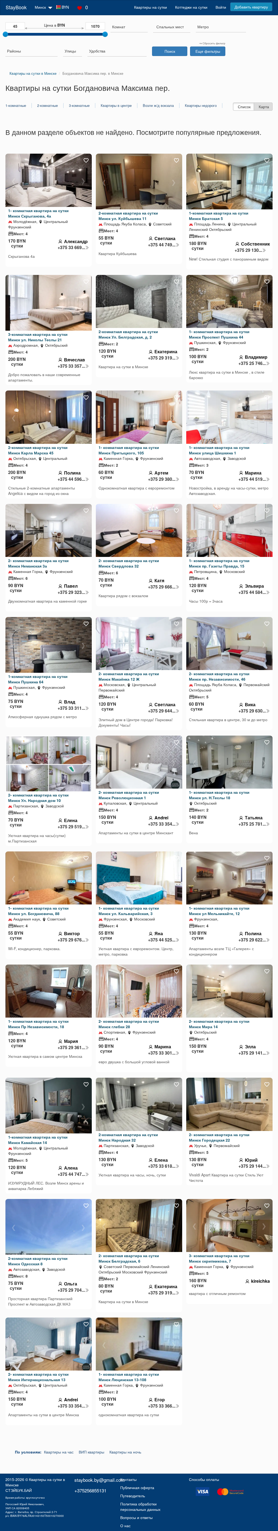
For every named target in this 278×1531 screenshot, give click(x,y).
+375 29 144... (252, 1166)
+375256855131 (90, 1490)
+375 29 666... (161, 587)
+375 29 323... (71, 592)
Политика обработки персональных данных (140, 1506)
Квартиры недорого (201, 105)
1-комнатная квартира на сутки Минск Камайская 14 (38, 1139)
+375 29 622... (252, 940)
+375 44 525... (161, 940)
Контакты (128, 1479)
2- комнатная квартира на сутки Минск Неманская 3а (38, 563)
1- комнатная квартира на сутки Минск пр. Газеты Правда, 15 (219, 563)
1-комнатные (15, 105)
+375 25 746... (252, 363)
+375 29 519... (71, 827)
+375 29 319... (161, 358)
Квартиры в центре (116, 105)
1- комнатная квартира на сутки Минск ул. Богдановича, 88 (38, 910)
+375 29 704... (71, 1290)
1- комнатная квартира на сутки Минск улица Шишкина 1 (219, 450)
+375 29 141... (252, 1053)
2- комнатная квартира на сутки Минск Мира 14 (219, 1023)
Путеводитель (132, 1495)
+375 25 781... (252, 824)
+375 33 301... (161, 1053)
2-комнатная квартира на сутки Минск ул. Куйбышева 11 (128, 215)
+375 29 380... (161, 479)
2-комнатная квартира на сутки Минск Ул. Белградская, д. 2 (128, 334)
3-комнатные (79, 105)
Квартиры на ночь (125, 1452)
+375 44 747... (71, 1174)
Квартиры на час (59, 1452)
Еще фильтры (207, 51)
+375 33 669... (71, 247)
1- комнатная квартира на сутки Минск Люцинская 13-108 (129, 1376)
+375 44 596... (71, 479)
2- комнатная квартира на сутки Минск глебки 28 (129, 1023)
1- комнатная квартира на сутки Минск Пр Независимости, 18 (38, 1023)
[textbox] (170, 26)
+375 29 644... (161, 711)
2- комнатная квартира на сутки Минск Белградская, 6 (129, 1258)
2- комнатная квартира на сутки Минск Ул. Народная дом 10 (38, 797)
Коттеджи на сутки (191, 7)
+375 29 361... (71, 1047)
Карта (264, 106)
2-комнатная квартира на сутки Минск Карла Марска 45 (38, 450)
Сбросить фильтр (213, 43)
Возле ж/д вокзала (158, 105)
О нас (125, 1525)
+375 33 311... (71, 708)
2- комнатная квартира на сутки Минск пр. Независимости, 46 (219, 676)
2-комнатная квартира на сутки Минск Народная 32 (128, 1137)
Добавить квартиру (251, 7)
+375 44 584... (252, 592)
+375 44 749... (161, 245)
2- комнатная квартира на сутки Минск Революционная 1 (129, 794)
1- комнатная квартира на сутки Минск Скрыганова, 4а (38, 213)
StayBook (16, 7)
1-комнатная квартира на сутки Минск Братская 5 (218, 215)
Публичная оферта (137, 1487)
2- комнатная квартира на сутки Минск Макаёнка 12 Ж (129, 676)
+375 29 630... (252, 711)
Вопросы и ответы (136, 1517)
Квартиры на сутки (150, 7)
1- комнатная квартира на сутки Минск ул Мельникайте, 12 (219, 910)
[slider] (5, 34)
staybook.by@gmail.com (99, 1479)
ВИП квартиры (91, 1452)
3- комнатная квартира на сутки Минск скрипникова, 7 (219, 1258)
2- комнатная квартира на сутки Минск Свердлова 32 (129, 563)
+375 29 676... (71, 940)
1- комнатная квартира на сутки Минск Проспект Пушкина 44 (219, 334)
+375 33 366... (161, 1406)
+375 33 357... (71, 366)
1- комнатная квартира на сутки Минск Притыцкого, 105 (129, 450)
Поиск (170, 51)
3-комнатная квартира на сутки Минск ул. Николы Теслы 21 (38, 336)
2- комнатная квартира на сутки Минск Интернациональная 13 (38, 1376)
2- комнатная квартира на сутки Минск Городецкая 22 (219, 1137)
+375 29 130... (248, 250)
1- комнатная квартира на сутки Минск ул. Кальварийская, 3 (129, 910)
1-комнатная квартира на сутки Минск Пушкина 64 (38, 679)
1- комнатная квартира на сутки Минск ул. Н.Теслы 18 (219, 794)
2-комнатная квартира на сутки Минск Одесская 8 (38, 1261)
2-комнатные (47, 105)
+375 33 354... (161, 824)
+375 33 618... (161, 1166)
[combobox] (129, 27)
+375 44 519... (252, 479)
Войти (221, 7)
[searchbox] (129, 26)
